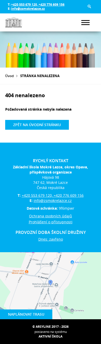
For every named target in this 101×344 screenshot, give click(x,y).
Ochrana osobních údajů (50, 216)
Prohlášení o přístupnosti (51, 221)
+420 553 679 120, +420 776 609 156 (37, 4)
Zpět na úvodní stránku (37, 124)
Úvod (9, 75)
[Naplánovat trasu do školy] (50, 285)
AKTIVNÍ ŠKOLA (50, 336)
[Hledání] (89, 6)
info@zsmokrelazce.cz (28, 8)
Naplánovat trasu (26, 314)
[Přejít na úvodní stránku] (20, 22)
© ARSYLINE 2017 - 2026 (50, 326)
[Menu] (85, 22)
